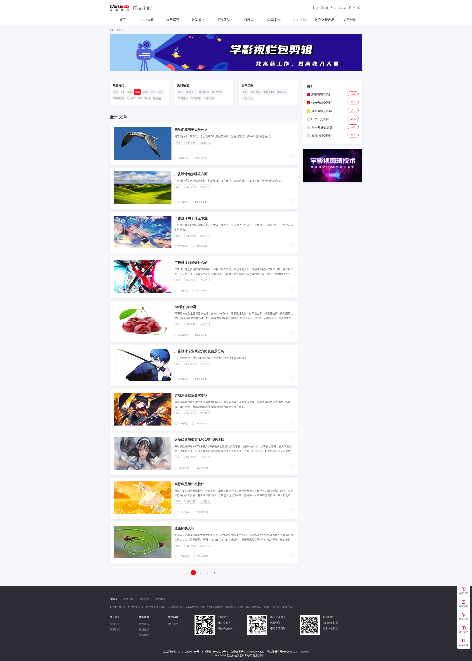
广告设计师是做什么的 (191, 262)
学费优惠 (463, 619)
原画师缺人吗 (184, 528)
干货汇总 (247, 98)
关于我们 (349, 19)
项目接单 (204, 92)
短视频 (157, 98)
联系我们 (115, 629)
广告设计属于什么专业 (191, 218)
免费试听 (463, 593)
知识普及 (255, 92)
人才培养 (299, 19)
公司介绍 (115, 624)
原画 (137, 92)
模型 (161, 92)
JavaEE (131, 98)
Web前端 (118, 98)
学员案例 (274, 19)
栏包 (153, 92)
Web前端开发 (215, 607)
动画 (129, 92)
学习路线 (183, 98)
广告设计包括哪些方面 (191, 173)
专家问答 (282, 92)
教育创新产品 (324, 19)
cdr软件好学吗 (185, 306)
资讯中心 (120, 30)
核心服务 (144, 617)
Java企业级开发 (195, 607)
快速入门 (191, 92)
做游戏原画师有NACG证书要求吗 (199, 439)
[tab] (113, 598)
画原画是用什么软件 (189, 483)
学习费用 (173, 624)
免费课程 (463, 606)
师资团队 (223, 19)
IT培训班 (147, 19)
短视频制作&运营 (156, 607)
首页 (122, 19)
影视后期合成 (135, 607)
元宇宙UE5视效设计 (283, 607)
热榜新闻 (268, 92)
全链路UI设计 (176, 607)
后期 (145, 92)
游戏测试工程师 (234, 607)
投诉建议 (144, 629)
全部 (116, 92)
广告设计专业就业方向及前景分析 (199, 351)
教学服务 (198, 19)
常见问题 (173, 617)
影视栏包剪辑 (117, 607)
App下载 (463, 645)
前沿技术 (217, 92)
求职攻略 (209, 98)
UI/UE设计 (144, 98)
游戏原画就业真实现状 (191, 395)
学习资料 (196, 98)
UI (122, 92)
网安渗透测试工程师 (257, 607)
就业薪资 (463, 632)
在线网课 (173, 19)
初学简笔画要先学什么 (191, 129)
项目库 (249, 19)
